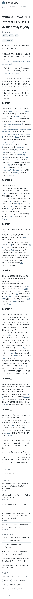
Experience (7, 580)
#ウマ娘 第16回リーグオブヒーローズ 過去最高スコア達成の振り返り (16, 497)
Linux (20, 588)
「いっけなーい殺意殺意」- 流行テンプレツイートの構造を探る (16, 546)
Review (24, 577)
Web (16, 36)
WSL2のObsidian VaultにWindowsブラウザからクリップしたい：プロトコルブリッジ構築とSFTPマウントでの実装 (16, 516)
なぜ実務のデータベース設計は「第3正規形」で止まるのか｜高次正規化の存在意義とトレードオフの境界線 (16, 487)
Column (5, 36)
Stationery (21, 584)
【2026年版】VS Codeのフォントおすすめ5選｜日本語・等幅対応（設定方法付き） (16, 539)
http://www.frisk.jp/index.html (12, 170)
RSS (24, 7)
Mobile (23, 580)
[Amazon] (17, 116)
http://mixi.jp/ (19, 147)
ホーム (6, 7)
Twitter (11, 36)
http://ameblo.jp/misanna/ (11, 73)
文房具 (5, 588)
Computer (15, 577)
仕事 (5, 584)
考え (16, 580)
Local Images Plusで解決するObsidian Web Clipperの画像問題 (15, 567)
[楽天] (21, 109)
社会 (13, 588)
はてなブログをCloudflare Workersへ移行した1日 (16, 506)
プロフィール (16, 7)
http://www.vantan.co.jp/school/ (12, 124)
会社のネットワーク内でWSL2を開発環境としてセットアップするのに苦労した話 (16, 527)
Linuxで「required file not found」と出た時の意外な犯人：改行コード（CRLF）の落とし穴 (16, 560)
